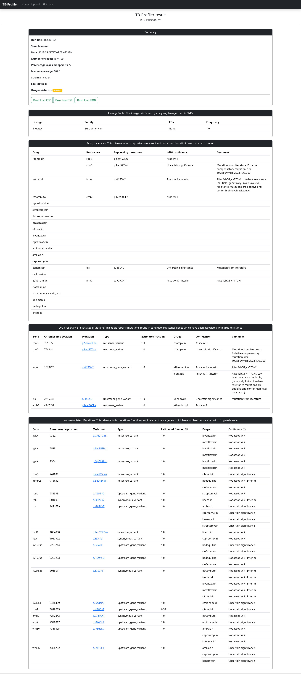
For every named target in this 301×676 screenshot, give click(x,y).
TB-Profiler (10, 4)
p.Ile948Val (99, 480)
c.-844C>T (98, 622)
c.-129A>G (99, 558)
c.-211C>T (98, 648)
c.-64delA (98, 603)
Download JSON (86, 100)
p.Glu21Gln (99, 435)
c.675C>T (98, 570)
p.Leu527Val (89, 349)
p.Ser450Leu (89, 343)
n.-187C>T (98, 506)
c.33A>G (97, 538)
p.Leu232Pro (100, 532)
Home (25, 4)
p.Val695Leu (100, 474)
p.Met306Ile (89, 405)
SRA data (47, 4)
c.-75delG (98, 628)
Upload (35, 4)
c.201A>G (98, 500)
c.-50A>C (98, 545)
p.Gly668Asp (100, 461)
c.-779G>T (88, 367)
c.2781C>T (99, 615)
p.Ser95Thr (99, 448)
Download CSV (42, 100)
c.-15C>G (87, 399)
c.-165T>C (98, 493)
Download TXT (63, 100)
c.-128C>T (98, 609)
